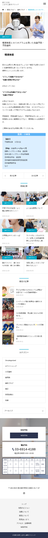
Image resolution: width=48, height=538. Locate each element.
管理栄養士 (9, 394)
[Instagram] (24, 493)
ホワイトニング (11, 366)
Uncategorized (10, 360)
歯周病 (7, 377)
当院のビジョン (24, 508)
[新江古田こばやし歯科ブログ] (10, 3)
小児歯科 (8, 372)
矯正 (7, 389)
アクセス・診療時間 (24, 523)
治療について (24, 512)
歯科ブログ (5, 37)
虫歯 (7, 400)
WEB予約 (24, 435)
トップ (24, 504)
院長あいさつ (24, 519)
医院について (24, 515)
